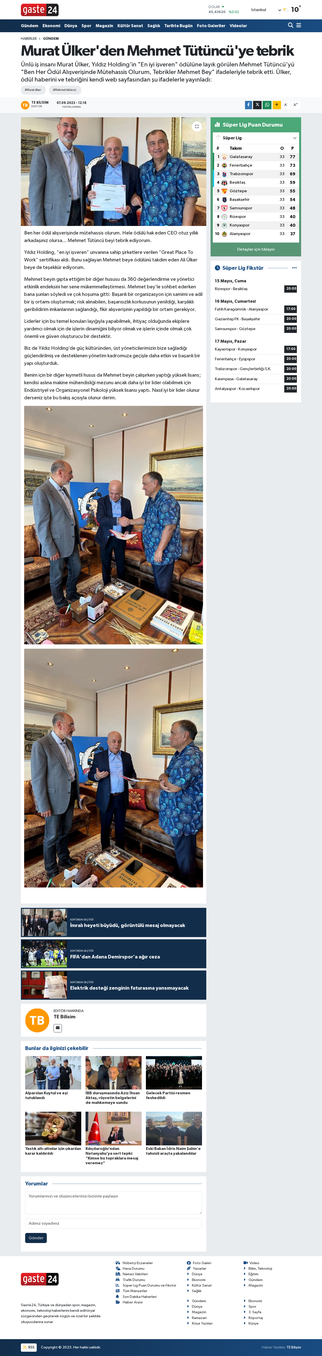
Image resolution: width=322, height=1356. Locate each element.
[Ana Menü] (297, 25)
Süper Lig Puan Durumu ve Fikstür (149, 1285)
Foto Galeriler (211, 26)
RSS (31, 1347)
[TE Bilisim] (37, 1020)
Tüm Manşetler (135, 1291)
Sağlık (153, 26)
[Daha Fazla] (277, 105)
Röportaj (256, 1318)
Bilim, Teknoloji (260, 1268)
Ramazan (199, 1318)
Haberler (29, 39)
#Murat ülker (33, 90)
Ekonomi (51, 26)
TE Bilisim (64, 1016)
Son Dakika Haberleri (140, 1297)
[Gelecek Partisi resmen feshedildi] (174, 1073)
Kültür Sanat (130, 26)
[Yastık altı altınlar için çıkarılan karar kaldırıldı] (53, 1128)
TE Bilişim (294, 1347)
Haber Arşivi (133, 1302)
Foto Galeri (202, 1263)
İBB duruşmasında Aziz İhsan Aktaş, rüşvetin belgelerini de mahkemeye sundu (113, 1098)
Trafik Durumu (134, 1280)
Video (254, 1263)
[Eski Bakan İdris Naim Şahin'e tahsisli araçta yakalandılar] (174, 1128)
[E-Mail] (58, 1028)
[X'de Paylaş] (257, 105)
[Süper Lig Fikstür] (294, 268)
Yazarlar (199, 1268)
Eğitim (253, 1274)
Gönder (36, 1238)
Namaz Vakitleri (135, 1274)
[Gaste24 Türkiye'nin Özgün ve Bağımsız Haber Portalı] (40, 9)
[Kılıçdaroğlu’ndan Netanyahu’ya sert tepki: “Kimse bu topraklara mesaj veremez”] (114, 1128)
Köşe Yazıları (202, 1323)
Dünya (70, 26)
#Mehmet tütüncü (64, 90)
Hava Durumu (133, 1268)
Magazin (104, 26)
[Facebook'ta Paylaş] (248, 105)
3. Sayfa (255, 1312)
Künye (254, 1323)
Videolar (238, 26)
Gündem (29, 26)
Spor (86, 26)
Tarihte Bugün (178, 26)
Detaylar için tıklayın (256, 249)
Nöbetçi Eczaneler (138, 1263)
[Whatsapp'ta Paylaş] (267, 105)
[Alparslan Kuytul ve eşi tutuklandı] (53, 1073)
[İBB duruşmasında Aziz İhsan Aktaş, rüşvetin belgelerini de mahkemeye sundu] (114, 1073)
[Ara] (291, 25)
